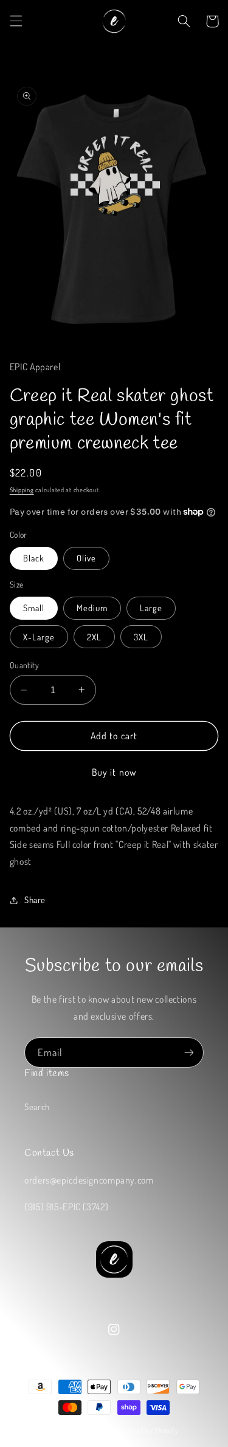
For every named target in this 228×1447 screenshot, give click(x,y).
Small (33, 607)
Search (37, 1106)
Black (33, 557)
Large (151, 607)
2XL (94, 636)
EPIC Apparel (95, 1430)
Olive (86, 557)
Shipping (22, 489)
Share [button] (35, 899)
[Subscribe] (189, 1052)
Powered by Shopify (147, 1430)
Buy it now (114, 772)
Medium (92, 607)
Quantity (24, 665)
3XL (141, 636)
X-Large (39, 636)
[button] (16, 21)
